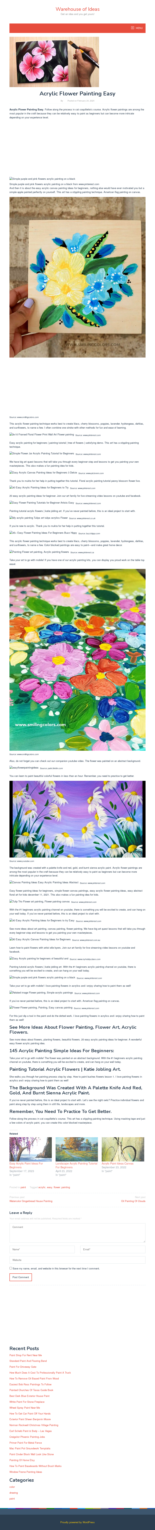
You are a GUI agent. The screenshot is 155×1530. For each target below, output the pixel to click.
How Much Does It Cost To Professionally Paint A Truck (40, 1372)
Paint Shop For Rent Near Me (25, 1355)
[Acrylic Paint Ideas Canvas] (123, 1149)
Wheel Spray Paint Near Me (24, 1407)
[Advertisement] (77, 148)
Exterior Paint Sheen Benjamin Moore (30, 1419)
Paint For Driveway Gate (22, 1366)
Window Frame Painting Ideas (25, 1472)
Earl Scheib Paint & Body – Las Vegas (30, 1431)
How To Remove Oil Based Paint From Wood (34, 1378)
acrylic (42, 1187)
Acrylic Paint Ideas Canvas (117, 1163)
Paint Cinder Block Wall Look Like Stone (31, 1454)
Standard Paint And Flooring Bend (28, 1361)
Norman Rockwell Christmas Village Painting (33, 1425)
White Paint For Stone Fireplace (26, 1401)
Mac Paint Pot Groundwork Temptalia (29, 1448)
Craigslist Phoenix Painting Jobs (27, 1437)
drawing (13, 1492)
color (12, 1487)
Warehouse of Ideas (78, 9)
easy (49, 1187)
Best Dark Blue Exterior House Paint (29, 1396)
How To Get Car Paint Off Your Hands (30, 1413)
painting (65, 1187)
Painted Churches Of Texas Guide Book (31, 1390)
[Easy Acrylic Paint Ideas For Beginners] (30, 1149)
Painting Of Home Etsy (22, 1460)
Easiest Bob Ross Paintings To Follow (30, 1384)
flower (57, 1187)
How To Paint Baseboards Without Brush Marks (35, 1466)
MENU (139, 28)
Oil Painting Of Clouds (133, 1199)
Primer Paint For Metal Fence (25, 1442)
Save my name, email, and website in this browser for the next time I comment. (56, 1268)
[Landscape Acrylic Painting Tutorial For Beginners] (77, 1149)
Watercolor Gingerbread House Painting (30, 1199)
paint (23, 1187)
